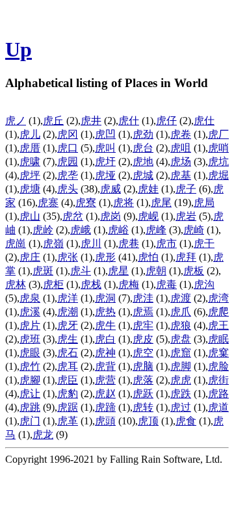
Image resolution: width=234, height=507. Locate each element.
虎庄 (30, 257)
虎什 (128, 120)
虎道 (218, 407)
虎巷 (128, 243)
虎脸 (218, 366)
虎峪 (118, 229)
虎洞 (105, 298)
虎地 (143, 161)
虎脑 (143, 366)
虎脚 (180, 366)
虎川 (91, 243)
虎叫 (105, 147)
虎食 (186, 420)
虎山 (30, 216)
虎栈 (91, 284)
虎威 (110, 188)
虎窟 (180, 352)
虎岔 (72, 216)
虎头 (67, 188)
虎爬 (218, 311)
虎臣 (67, 379)
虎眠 (218, 338)
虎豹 (67, 393)
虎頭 (105, 420)
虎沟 (204, 284)
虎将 (123, 202)
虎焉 (143, 311)
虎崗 (15, 243)
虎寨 (48, 202)
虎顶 (148, 420)
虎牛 (105, 325)
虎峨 (80, 229)
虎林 (15, 284)
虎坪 (30, 175)
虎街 (218, 379)
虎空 (143, 352)
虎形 (105, 257)
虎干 (204, 243)
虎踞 (67, 407)
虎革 (67, 420)
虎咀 (180, 147)
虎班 (30, 338)
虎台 (143, 147)
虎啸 (30, 161)
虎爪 (180, 311)
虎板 (193, 270)
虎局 (204, 202)
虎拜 (186, 257)
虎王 (218, 325)
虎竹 (30, 366)
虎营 (105, 379)
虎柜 (53, 284)
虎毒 (166, 284)
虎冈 (67, 134)
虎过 (180, 407)
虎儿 (30, 134)
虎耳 (67, 366)
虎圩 (105, 161)
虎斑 (42, 270)
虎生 (67, 338)
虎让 (30, 393)
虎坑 (218, 161)
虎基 (180, 175)
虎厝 (30, 147)
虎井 (91, 120)
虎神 (105, 352)
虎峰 (156, 229)
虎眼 (30, 352)
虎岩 (186, 216)
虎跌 (180, 393)
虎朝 (156, 270)
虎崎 (193, 229)
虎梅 (128, 284)
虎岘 (148, 216)
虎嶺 (53, 243)
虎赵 (105, 393)
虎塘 (30, 188)
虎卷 (180, 134)
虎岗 (110, 216)
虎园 (67, 161)
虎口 (67, 147)
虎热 (105, 311)
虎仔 (166, 120)
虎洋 (67, 298)
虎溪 (30, 311)
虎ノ (15, 120)
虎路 (218, 393)
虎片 (30, 325)
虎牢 (143, 325)
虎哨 (218, 147)
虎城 (143, 175)
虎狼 (180, 325)
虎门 (30, 420)
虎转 (143, 407)
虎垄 (67, 175)
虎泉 (30, 298)
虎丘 (53, 120)
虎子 (186, 188)
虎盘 (180, 338)
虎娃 (148, 188)
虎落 (143, 379)
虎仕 (204, 120)
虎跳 (30, 407)
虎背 (105, 366)
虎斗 (80, 270)
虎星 (118, 270)
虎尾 (161, 202)
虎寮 (85, 202)
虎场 (180, 161)
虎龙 (42, 434)
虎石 (67, 352)
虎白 (105, 338)
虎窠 (218, 352)
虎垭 (105, 175)
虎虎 (180, 379)
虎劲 (143, 134)
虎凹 (105, 134)
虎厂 (218, 134)
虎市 (166, 243)
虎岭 (42, 229)
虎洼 (143, 298)
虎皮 (143, 338)
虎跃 (143, 393)
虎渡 (180, 298)
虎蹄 (105, 407)
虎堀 (218, 175)
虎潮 (67, 311)
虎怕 (148, 257)
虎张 (67, 257)
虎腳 (30, 379)
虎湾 (218, 298)
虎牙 (67, 325)
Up (18, 49)
